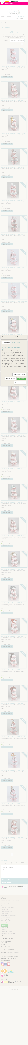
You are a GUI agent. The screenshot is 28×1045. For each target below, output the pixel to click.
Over (18, 342)
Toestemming (6, 342)
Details (13, 342)
